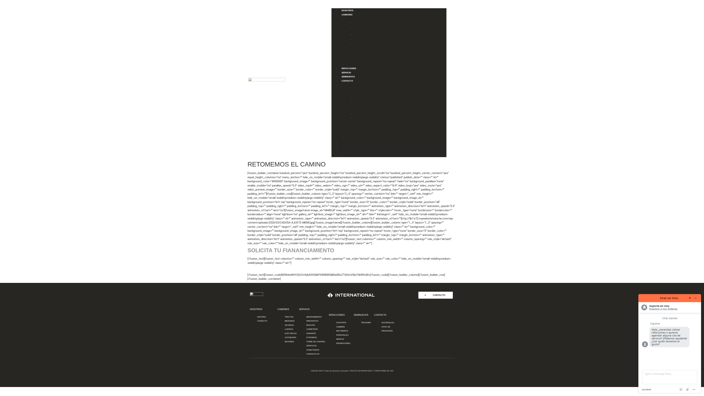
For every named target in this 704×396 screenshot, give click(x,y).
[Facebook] (406, 350)
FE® (350, 60)
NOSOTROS (347, 10)
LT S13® (359, 23)
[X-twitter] (427, 350)
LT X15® (359, 27)
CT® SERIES (354, 31)
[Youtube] (437, 350)
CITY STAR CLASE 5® (366, 39)
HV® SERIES (354, 52)
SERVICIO (346, 73)
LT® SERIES (354, 19)
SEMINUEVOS (348, 77)
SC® (350, 56)
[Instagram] (416, 350)
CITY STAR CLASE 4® (366, 43)
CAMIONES (347, 15)
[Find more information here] (669, 343)
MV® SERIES (354, 48)
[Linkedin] (448, 350)
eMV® (351, 64)
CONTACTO (347, 81)
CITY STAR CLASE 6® (366, 35)
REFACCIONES (349, 68)
